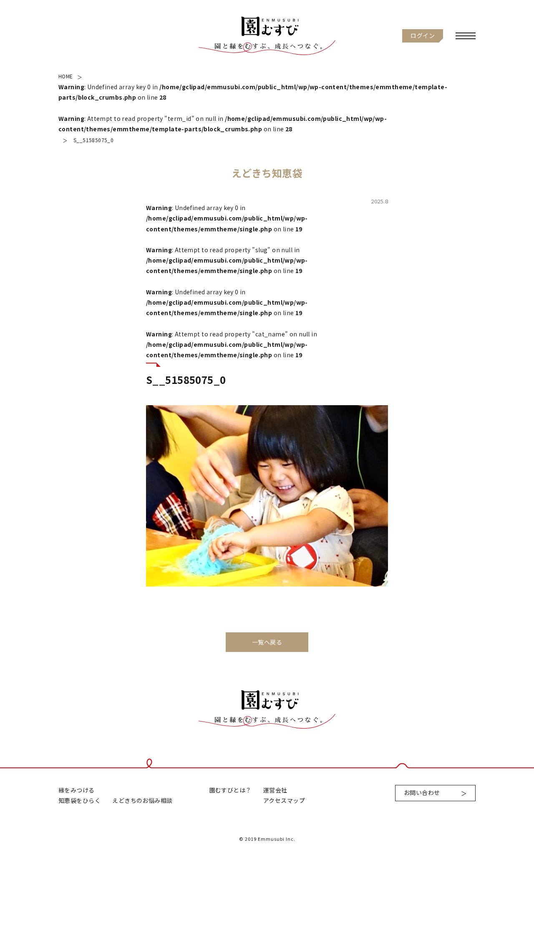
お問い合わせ (422, 792)
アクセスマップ (284, 800)
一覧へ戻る (267, 642)
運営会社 (275, 790)
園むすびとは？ (230, 790)
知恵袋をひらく (79, 800)
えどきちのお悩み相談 (142, 800)
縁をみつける (76, 790)
